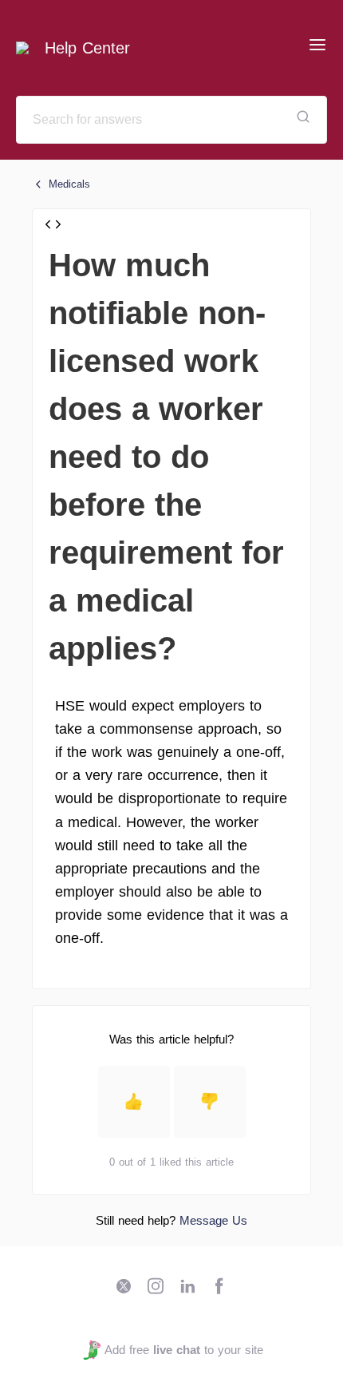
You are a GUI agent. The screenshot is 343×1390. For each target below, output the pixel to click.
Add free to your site (183, 1349)
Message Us (213, 1220)
